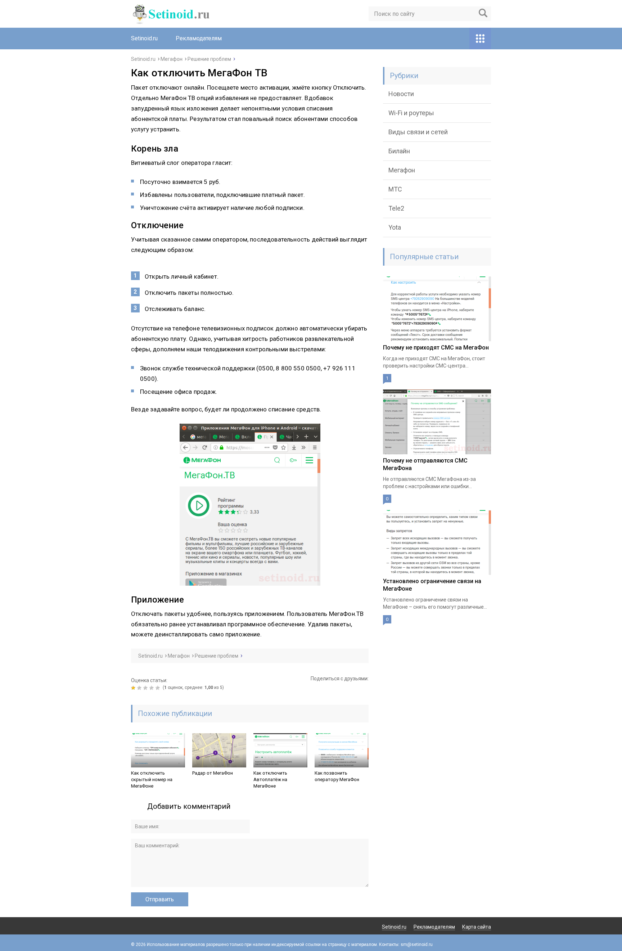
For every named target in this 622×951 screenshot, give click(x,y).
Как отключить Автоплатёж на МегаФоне (270, 779)
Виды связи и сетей (418, 132)
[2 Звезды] (140, 688)
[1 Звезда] (134, 688)
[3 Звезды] (146, 688)
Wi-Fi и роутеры (411, 113)
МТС (395, 189)
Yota (394, 227)
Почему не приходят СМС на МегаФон (436, 347)
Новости (401, 94)
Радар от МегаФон (212, 773)
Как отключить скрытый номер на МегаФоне (151, 779)
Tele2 (396, 208)
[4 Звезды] (152, 688)
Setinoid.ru (144, 38)
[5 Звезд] (159, 688)
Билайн (399, 151)
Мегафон (401, 170)
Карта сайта (476, 927)
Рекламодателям (199, 38)
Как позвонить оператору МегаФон (337, 776)
